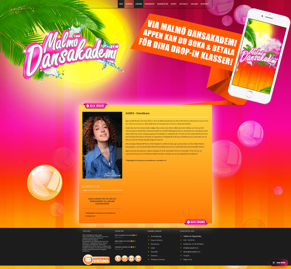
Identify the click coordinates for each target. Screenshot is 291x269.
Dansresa (154, 256)
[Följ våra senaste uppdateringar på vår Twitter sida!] (138, 258)
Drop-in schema (156, 240)
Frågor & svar (187, 259)
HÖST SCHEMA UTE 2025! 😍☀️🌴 (126, 235)
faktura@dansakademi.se (191, 252)
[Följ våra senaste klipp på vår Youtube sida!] (125, 258)
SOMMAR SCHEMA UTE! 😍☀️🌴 (125, 247)
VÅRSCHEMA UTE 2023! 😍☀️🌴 (125, 241)
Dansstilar (154, 252)
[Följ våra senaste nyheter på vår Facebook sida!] (118, 258)
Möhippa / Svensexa (158, 259)
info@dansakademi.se (190, 248)
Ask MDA (281, 263)
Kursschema (155, 244)
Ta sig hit (186, 256)
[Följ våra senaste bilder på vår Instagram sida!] (131, 258)
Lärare (153, 248)
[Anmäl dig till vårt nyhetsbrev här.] (96, 259)
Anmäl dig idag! (156, 236)
